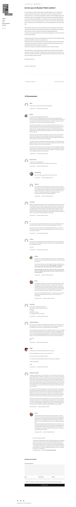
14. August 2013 (29, 4)
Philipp (31, 348)
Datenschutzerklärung (6, 23)
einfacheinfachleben (34, 322)
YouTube (20, 500)
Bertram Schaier (33, 159)
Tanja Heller (32, 202)
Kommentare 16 (38, 4)
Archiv (3, 21)
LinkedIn (23, 500)
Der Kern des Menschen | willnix (39, 438)
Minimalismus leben (7, 10)
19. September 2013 (33, 406)
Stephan (31, 114)
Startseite (4, 18)
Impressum (4, 25)
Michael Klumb (38, 172)
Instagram (17, 500)
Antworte (42, 108)
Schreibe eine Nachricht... (29, 463)
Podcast (3, 20)
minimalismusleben (32, 66)
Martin (36, 413)
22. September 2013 (38, 298)
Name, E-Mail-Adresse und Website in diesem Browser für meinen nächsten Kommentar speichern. (44, 481)
